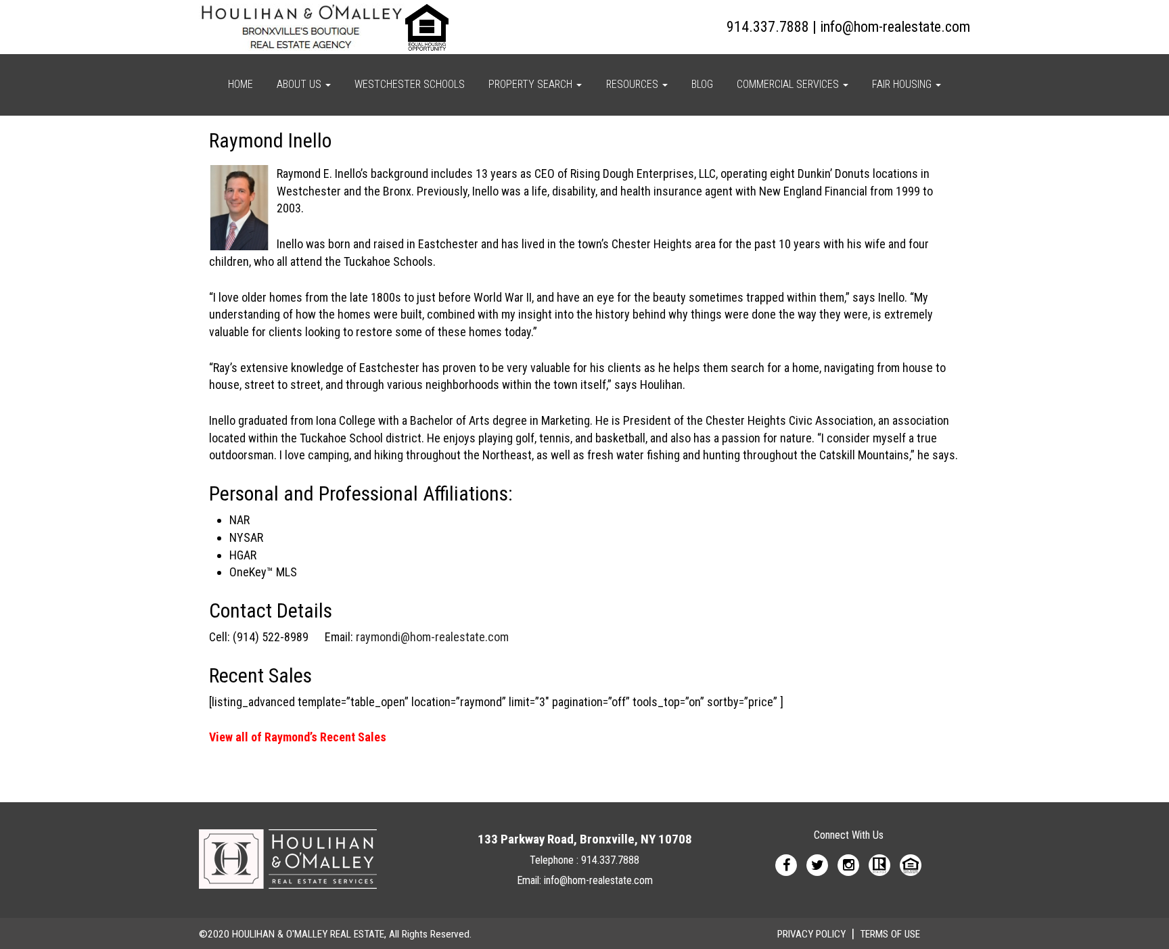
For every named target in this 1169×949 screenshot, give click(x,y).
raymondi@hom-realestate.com (432, 637)
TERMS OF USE (890, 934)
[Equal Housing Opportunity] (910, 864)
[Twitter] (817, 864)
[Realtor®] (879, 864)
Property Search (531, 84)
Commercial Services (789, 84)
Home (240, 84)
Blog (702, 84)
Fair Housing (903, 84)
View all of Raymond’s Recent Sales (297, 737)
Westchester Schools (409, 84)
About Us (300, 84)
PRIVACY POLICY (811, 934)
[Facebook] (786, 864)
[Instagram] (848, 864)
